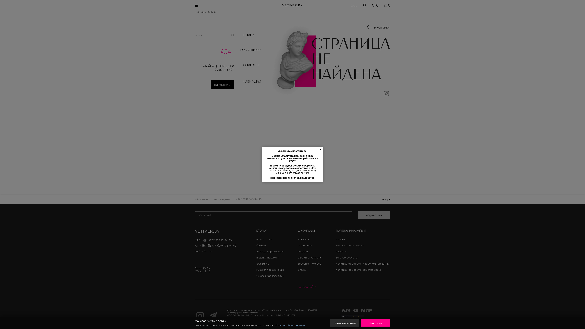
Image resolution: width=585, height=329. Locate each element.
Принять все (375, 323)
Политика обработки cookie (291, 325)
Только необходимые (344, 323)
